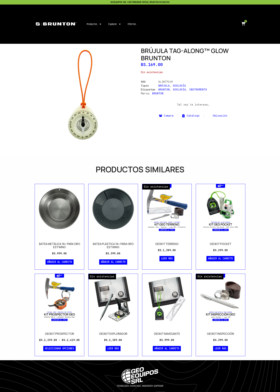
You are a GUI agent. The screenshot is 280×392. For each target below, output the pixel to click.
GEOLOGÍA (179, 85)
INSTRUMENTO (198, 89)
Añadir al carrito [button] (59, 262)
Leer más (167, 258)
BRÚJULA (164, 85)
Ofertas (132, 24)
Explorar (112, 24)
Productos (92, 24)
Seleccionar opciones (59, 348)
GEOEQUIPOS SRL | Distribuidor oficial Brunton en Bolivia (140, 2)
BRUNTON (164, 89)
